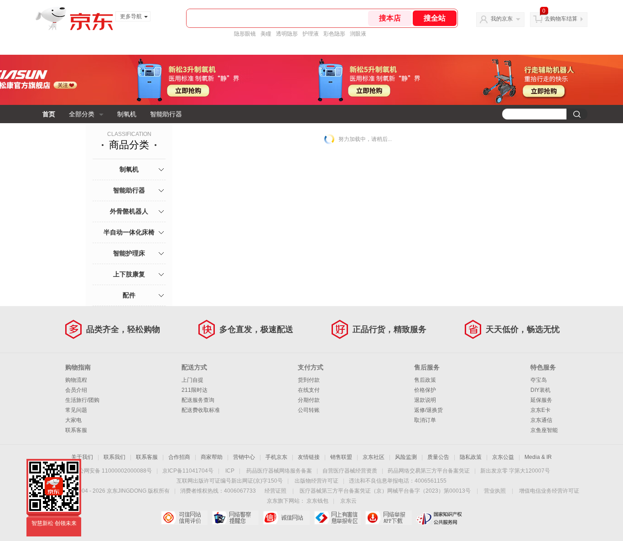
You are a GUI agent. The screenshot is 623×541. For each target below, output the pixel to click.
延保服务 (541, 400)
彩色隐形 (334, 34)
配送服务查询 (198, 400)
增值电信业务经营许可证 (549, 491)
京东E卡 (540, 410)
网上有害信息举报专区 (337, 517)
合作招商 (179, 457)
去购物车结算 (561, 19)
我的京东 (502, 19)
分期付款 (309, 400)
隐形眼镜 (245, 34)
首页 (48, 114)
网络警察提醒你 (235, 517)
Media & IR (538, 457)
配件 (129, 295)
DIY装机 (540, 390)
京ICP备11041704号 (187, 471)
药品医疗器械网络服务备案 (279, 471)
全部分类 (81, 114)
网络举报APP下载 (388, 517)
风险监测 (406, 457)
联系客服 (76, 430)
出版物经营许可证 (316, 481)
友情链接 (309, 457)
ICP (229, 471)
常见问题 (76, 410)
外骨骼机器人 (129, 211)
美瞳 (265, 34)
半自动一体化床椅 (129, 232)
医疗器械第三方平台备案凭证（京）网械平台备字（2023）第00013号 (385, 491)
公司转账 (309, 410)
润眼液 (358, 34)
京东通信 (541, 420)
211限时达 (195, 390)
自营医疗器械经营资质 (349, 471)
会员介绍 (76, 390)
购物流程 (76, 380)
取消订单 (425, 420)
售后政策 (425, 380)
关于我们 (82, 457)
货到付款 (309, 380)
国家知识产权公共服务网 (439, 517)
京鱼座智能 (544, 430)
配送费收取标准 (201, 410)
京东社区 (373, 457)
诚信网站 (286, 517)
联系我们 (114, 457)
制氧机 (126, 114)
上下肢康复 (129, 274)
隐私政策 (471, 457)
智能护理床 (129, 253)
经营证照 (275, 491)
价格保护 (425, 390)
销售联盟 (341, 457)
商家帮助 (212, 457)
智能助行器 (166, 114)
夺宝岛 (538, 380)
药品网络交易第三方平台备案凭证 (429, 471)
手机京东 (276, 457)
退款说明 (425, 400)
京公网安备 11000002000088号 (112, 471)
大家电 (73, 420)
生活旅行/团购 (82, 400)
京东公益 (503, 457)
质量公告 (438, 457)
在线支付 (309, 390)
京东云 (348, 501)
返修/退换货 (428, 410)
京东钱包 (317, 501)
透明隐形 (287, 34)
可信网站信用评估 (184, 517)
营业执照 (495, 491)
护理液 (310, 34)
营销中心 (244, 457)
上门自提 (192, 380)
